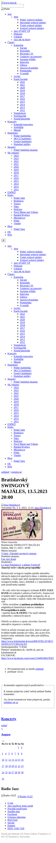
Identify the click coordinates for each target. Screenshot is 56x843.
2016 (22, 99)
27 (13, 772)
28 (16, 772)
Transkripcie (20, 113)
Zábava (23, 65)
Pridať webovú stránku (31, 19)
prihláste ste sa (11, 702)
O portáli (24, 73)
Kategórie (18, 45)
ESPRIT (11, 192)
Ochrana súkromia (16, 817)
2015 (22, 101)
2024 (16, 155)
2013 (22, 107)
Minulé (17, 130)
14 (16, 760)
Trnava (17, 203)
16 (22, 760)
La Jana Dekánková (11, 564)
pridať (4, 725)
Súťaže (23, 48)
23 (22, 766)
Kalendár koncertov (23, 124)
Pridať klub (19, 198)
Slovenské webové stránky (33, 22)
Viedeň (17, 223)
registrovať (16, 472)
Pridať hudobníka (22, 135)
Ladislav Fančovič (31, 564)
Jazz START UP (22, 31)
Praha (16, 220)
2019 (22, 90)
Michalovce (19, 217)
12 (9, 760)
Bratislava (18, 201)
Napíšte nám (13, 811)
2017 (22, 96)
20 (13, 766)
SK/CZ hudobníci (22, 138)
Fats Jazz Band (8, 559)
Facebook (12, 814)
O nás (10, 803)
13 (13, 760)
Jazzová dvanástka (29, 68)
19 (9, 766)
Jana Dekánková (43, 507)
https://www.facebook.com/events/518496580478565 (27, 658)
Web (16, 17)
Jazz (9, 14)
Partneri (11, 825)
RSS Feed (12, 820)
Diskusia (18, 34)
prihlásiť (5, 472)
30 (22, 772)
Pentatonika (25, 70)
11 (6, 760)
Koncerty (12, 121)
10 (3, 760)
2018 (22, 93)
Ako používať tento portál (20, 805)
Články (11, 42)
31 (3, 778)
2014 (22, 104)
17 (3, 766)
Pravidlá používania (17, 808)
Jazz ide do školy (22, 39)
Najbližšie (18, 127)
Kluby (10, 195)
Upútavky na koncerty (31, 56)
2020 (22, 87)
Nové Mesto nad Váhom (26, 212)
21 (16, 766)
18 (6, 766)
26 (9, 772)
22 (19, 766)
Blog (9, 226)
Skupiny (11, 147)
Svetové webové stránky (32, 28)
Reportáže (25, 51)
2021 (22, 84)
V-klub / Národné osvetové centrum (18, 553)
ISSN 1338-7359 (15, 828)
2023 (16, 158)
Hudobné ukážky (22, 144)
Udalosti (18, 36)
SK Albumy (13, 152)
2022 (22, 82)
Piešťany (18, 209)
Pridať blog (19, 229)
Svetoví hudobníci (23, 141)
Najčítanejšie (20, 116)
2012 (22, 110)
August (5, 734)
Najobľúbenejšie (22, 118)
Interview (24, 62)
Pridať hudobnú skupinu (26, 150)
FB (9, 232)
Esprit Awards (21, 79)
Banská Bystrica (22, 215)
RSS (9, 234)
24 (3, 772)
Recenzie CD (26, 53)
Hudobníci (12, 133)
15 (19, 760)
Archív (17, 76)
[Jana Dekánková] (10, 505)
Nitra (16, 206)
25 (6, 772)
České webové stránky (31, 25)
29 (19, 772)
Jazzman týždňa (27, 59)
